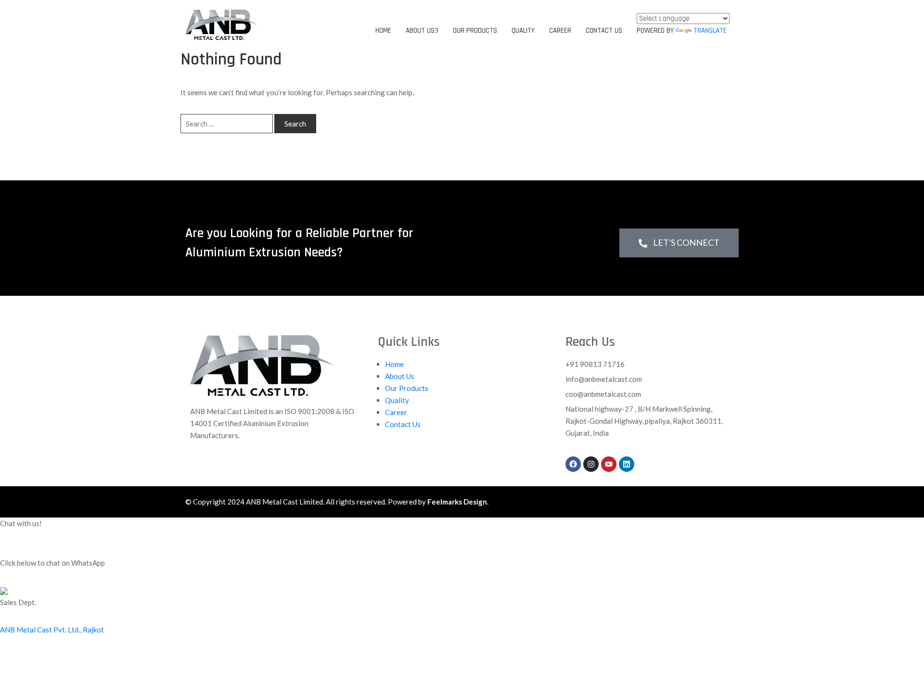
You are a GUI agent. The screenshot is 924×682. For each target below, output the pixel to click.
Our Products (475, 30)
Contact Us (604, 30)
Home (383, 30)
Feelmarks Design (457, 501)
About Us (420, 30)
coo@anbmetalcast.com (603, 394)
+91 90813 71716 (595, 364)
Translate (710, 30)
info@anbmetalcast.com (603, 379)
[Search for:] (226, 123)
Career (560, 30)
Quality (523, 30)
